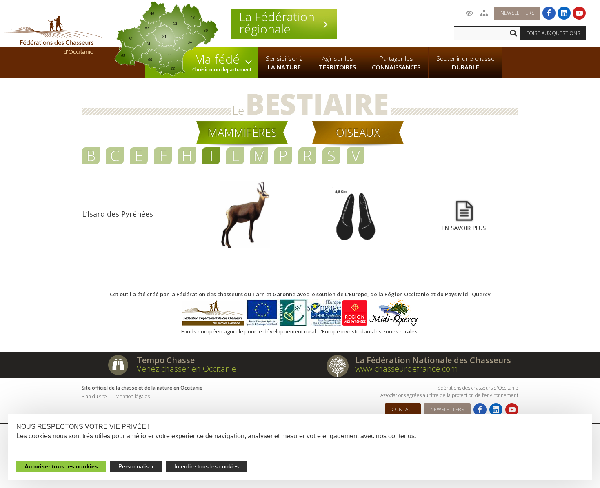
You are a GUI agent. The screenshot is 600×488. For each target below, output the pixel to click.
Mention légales (133, 396)
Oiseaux (358, 132)
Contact (402, 409)
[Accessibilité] (469, 13)
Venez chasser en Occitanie (186, 368)
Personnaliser (136, 466)
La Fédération (277, 23)
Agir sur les (337, 62)
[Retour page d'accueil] (52, 35)
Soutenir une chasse (465, 62)
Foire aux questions (553, 33)
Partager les (396, 62)
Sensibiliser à (284, 62)
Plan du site (94, 396)
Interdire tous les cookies (206, 466)
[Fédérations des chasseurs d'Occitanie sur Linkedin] (564, 13)
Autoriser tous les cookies (61, 466)
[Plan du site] (484, 13)
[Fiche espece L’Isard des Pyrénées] (464, 214)
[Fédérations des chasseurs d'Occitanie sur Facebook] (549, 13)
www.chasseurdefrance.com (406, 368)
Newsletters (517, 12)
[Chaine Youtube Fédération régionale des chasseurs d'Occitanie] (579, 13)
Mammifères (242, 132)
